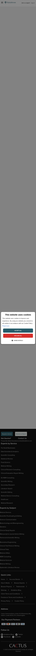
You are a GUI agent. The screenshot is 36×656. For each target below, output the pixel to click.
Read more (5, 326)
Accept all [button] (18, 330)
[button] (18, 340)
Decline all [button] (18, 336)
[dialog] (18, 328)
